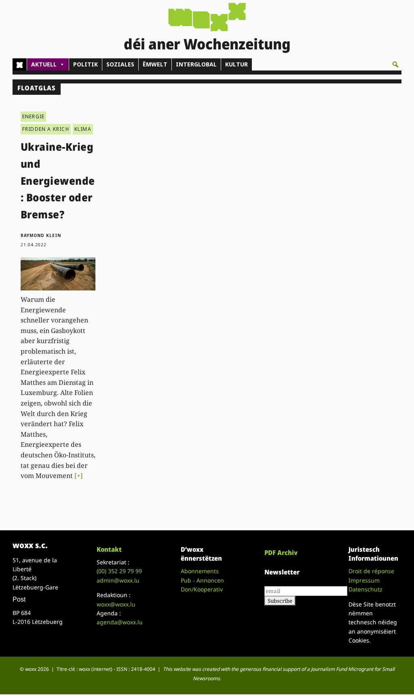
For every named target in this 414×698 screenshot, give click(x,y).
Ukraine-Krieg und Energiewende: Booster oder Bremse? (58, 180)
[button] (395, 64)
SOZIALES (120, 64)
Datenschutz (365, 589)
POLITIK (85, 64)
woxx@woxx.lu (116, 604)
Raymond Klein (41, 235)
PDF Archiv (281, 552)
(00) (119, 571)
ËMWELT (155, 64)
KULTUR (236, 64)
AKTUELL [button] (44, 64)
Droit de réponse (371, 571)
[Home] (20, 64)
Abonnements (200, 571)
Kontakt (109, 549)
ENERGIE (33, 116)
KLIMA (82, 129)
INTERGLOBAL (196, 64)
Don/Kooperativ (202, 589)
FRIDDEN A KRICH (45, 129)
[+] (78, 475)
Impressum (364, 580)
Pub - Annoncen (202, 580)
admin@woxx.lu (118, 580)
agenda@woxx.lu (120, 622)
